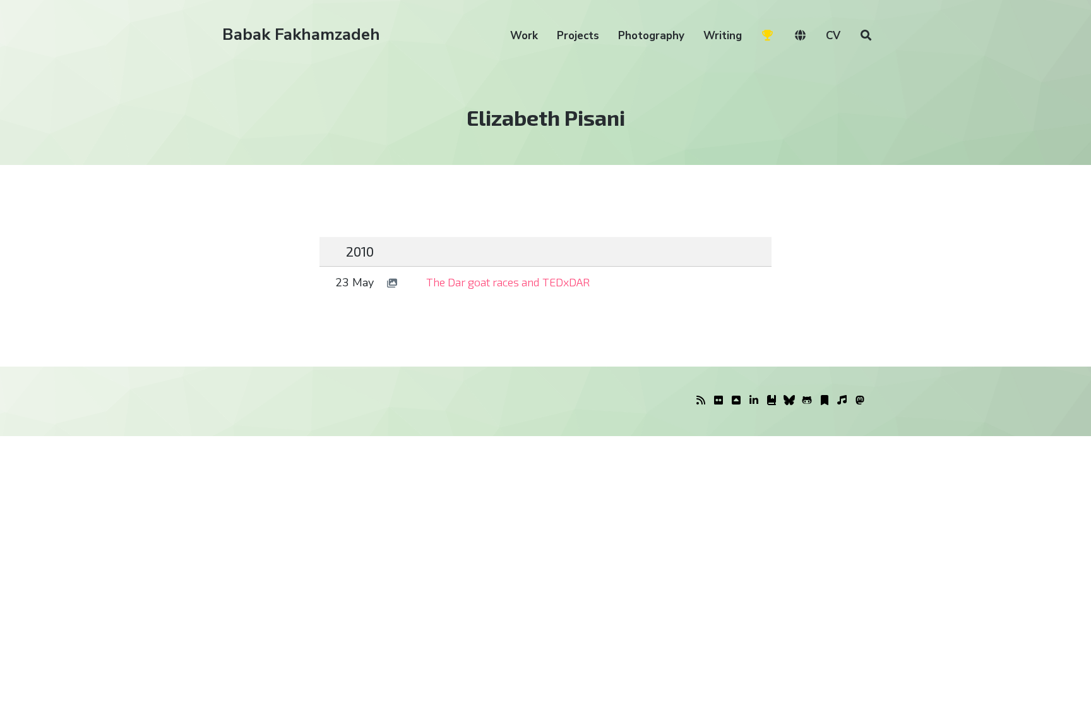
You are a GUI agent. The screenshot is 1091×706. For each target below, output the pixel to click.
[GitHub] (807, 401)
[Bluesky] (789, 401)
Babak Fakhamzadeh (301, 34)
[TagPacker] (824, 401)
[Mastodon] (860, 401)
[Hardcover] (771, 401)
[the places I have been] (736, 401)
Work (524, 35)
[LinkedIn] (754, 401)
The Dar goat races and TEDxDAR (508, 282)
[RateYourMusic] (842, 401)
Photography (651, 35)
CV (833, 35)
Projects (578, 35)
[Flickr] (718, 401)
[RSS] (701, 401)
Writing (722, 35)
